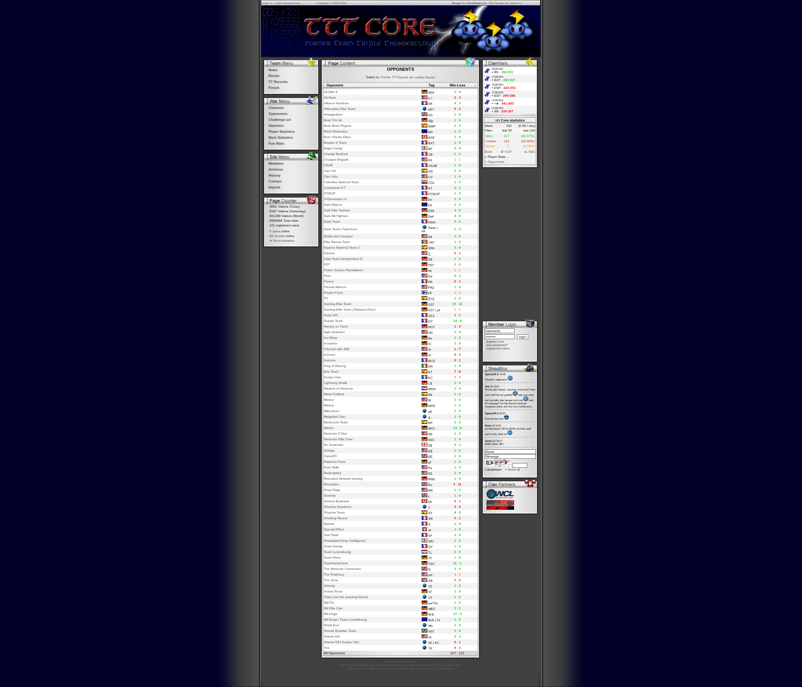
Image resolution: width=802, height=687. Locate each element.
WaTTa (329, 602)
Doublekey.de (477, 3)
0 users (274, 231)
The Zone (331, 580)
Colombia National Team (341, 182)
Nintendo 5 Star (335, 433)
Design (457, 3)
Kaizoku (330, 360)
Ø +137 (506, 151)
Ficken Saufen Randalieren (343, 270)
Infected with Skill (336, 349)
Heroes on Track (336, 326)
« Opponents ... (496, 161)
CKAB (328, 165)
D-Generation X (335, 199)
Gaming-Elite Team (337, 304)
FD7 (327, 264)
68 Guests (276, 236)
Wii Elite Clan (333, 608)
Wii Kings (330, 614)
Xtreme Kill (331, 636)
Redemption (332, 473)
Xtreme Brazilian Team (340, 631)
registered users (497, 348)
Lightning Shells (335, 383)
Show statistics (283, 240)
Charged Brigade (336, 159)
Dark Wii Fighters (336, 216)
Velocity (329, 585)
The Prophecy (334, 574)
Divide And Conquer (338, 236)
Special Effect (334, 529)
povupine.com (451, 665)
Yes (326, 647)
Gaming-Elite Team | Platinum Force (350, 309)
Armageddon (333, 114)
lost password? (497, 345)
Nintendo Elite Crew (338, 439)
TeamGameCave (336, 563)
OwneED (330, 456)
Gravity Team (333, 321)
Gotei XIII (331, 315)
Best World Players (337, 125)
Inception (330, 343)
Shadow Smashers (337, 507)
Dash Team (332, 221)
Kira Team (331, 371)
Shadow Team (334, 512)
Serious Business (336, 501)
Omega (329, 450)
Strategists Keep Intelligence (345, 540)
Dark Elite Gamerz (337, 210)
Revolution (331, 484)
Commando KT (335, 187)
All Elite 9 (330, 92)
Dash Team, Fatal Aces (340, 229)
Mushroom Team (336, 422)
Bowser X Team (335, 142)
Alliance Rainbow (336, 103)
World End (331, 625)
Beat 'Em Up (333, 120)
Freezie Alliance (335, 287)
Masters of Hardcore (338, 388)
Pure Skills (331, 467)
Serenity (330, 495)
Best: (488, 151)
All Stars (330, 97)
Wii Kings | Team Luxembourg (345, 619)
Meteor (329, 399)
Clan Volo (331, 176)
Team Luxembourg (337, 552)
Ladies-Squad (424, 77)
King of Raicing (335, 366)
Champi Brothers (336, 154)
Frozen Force (333, 292)
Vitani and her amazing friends (346, 597)
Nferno (329, 428)
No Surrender (333, 445)
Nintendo (446, 668)
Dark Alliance (333, 204)
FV (326, 298)
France (329, 281)
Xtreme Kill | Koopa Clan (341, 642)
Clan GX (330, 171)
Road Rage (332, 490)
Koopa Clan (332, 377)
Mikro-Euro (331, 411)
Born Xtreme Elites (337, 137)
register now (495, 341)
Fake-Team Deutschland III (343, 259)
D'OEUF (330, 193)
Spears (329, 523)
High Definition (334, 332)
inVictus (329, 354)
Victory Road (333, 591)
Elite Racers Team (337, 242)
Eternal (329, 253)
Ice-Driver (330, 337)
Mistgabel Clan (334, 416)
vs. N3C (529, 151)
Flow (327, 275)
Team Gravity (333, 546)
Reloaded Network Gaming (343, 478)
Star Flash (331, 535)
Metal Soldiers (334, 394)
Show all (514, 469)
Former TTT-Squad (394, 77)
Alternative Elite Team (339, 109)
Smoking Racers (335, 518)
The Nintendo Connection (342, 569)
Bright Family (333, 148)
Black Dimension (336, 131)
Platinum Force (335, 461)
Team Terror (332, 557)
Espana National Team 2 (342, 247)
